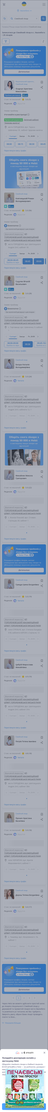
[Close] (44, 1052)
